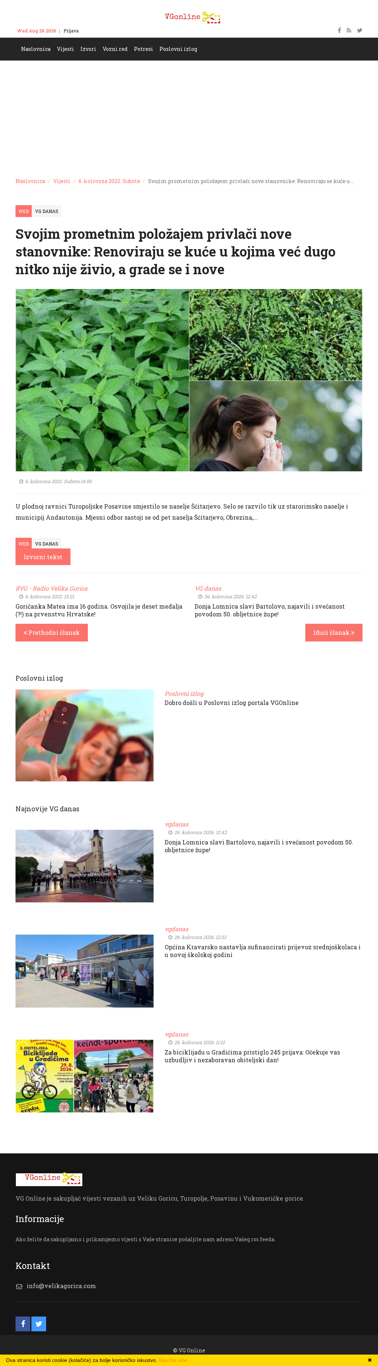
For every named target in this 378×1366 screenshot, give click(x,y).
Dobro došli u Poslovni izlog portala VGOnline (232, 702)
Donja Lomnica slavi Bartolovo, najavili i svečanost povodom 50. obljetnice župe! (270, 610)
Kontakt (94, 31)
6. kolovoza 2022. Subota (109, 181)
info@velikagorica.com (61, 1286)
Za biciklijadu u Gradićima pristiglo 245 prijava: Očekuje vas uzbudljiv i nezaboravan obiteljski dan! (252, 1056)
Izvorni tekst (43, 557)
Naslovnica (30, 181)
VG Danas (46, 211)
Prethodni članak (53, 632)
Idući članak (332, 632)
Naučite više (173, 1360)
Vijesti (62, 181)
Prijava (71, 31)
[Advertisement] (189, 116)
